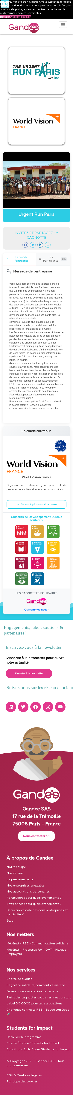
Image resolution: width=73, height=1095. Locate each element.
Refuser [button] (5, 16)
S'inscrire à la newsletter (29, 673)
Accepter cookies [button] (20, 16)
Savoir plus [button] (34, 13)
